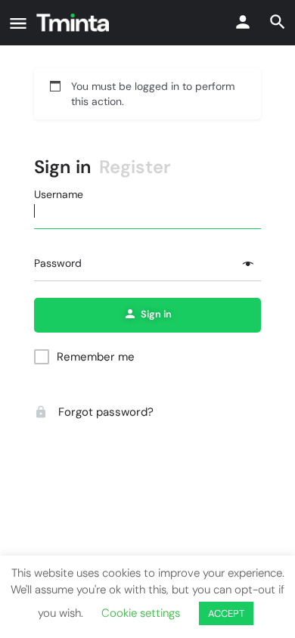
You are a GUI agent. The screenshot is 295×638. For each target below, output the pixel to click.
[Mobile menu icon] (18, 23)
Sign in (63, 166)
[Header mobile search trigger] (277, 22)
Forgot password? (104, 412)
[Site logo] (74, 23)
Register (135, 166)
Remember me (96, 356)
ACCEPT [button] (226, 613)
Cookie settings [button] (140, 613)
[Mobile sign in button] (243, 22)
